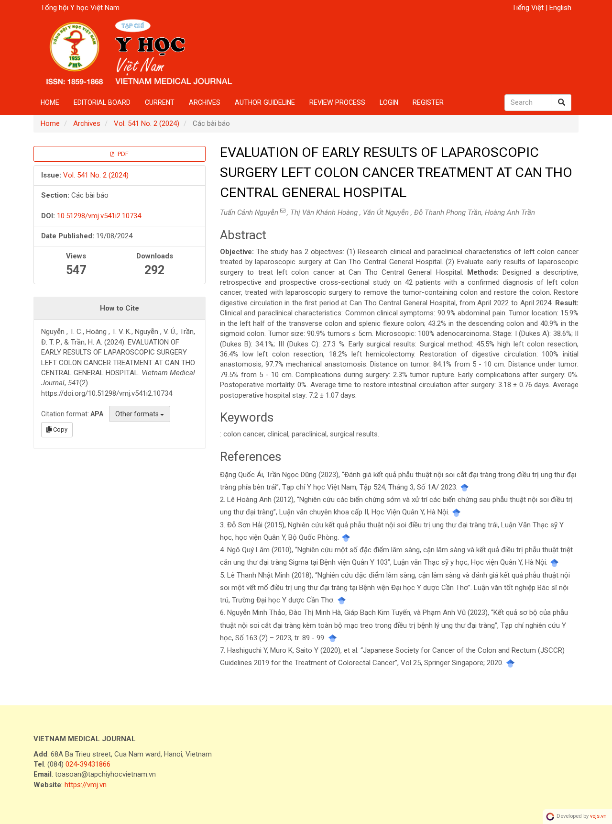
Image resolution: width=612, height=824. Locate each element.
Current (160, 102)
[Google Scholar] (464, 487)
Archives (204, 102)
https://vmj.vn (86, 784)
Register (428, 102)
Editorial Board (102, 102)
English (560, 7)
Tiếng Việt (529, 7)
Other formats (137, 414)
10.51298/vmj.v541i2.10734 (99, 216)
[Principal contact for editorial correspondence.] (283, 211)
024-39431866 (88, 764)
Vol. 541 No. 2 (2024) (146, 123)
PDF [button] (122, 153)
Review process (337, 102)
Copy (59, 429)
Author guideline (265, 102)
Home (50, 102)
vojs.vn (598, 816)
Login (389, 102)
